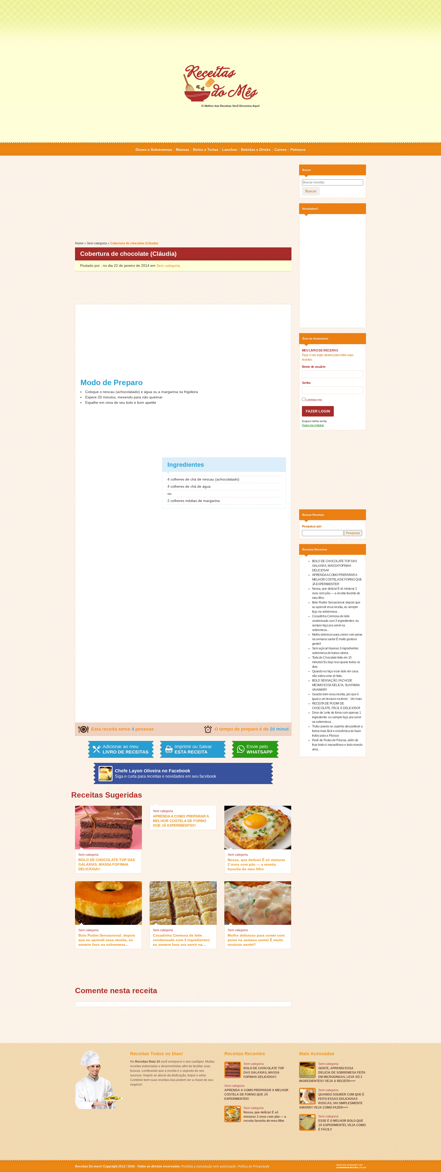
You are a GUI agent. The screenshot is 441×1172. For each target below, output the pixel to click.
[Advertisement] (220, 31)
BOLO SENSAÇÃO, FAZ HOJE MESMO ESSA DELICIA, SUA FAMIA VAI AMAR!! (336, 685)
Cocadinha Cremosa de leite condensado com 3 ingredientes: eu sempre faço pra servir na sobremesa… (182, 939)
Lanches (229, 149)
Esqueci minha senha (314, 421)
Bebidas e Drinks (256, 149)
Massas (182, 149)
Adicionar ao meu (126, 749)
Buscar (310, 191)
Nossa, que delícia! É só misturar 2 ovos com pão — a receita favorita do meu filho (256, 864)
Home (79, 243)
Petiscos (297, 149)
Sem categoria (97, 243)
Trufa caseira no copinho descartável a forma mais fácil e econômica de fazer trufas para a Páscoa (337, 731)
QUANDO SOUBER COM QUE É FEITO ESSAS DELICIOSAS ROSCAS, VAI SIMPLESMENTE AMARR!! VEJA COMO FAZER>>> (331, 1101)
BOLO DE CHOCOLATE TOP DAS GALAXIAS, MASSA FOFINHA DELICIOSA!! (106, 864)
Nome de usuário (313, 367)
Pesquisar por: (312, 526)
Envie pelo (260, 749)
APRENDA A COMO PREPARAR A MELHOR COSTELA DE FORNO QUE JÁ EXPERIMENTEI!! (181, 820)
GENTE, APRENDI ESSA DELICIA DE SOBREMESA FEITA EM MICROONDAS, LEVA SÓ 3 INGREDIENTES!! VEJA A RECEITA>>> (332, 1074)
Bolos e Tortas (205, 149)
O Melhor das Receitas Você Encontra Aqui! (230, 105)
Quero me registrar (313, 425)
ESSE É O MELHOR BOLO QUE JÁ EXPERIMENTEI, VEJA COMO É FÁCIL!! (342, 1125)
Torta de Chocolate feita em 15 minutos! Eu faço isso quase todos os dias (336, 662)
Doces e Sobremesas (154, 149)
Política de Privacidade (254, 1166)
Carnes (280, 149)
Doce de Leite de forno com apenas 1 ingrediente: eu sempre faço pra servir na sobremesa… (336, 717)
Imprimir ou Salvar (193, 749)
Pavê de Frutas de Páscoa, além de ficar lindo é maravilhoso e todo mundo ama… (337, 744)
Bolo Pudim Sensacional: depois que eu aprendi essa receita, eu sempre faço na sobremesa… (106, 939)
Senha (306, 383)
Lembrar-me (313, 400)
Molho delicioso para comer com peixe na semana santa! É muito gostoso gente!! (256, 939)
